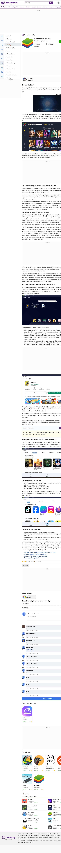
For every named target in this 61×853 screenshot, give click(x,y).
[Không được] (22, 561)
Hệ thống (33, 35)
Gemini (34, 7)
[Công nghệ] (2, 54)
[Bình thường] (25, 561)
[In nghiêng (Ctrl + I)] (34, 613)
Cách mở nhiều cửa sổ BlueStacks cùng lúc (35, 556)
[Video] (2, 67)
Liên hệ (43, 833)
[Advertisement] (10, 90)
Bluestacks (39, 39)
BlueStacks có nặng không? (31, 558)
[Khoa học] (2, 76)
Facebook (53, 833)
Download (26, 35)
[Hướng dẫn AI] (2, 45)
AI (9, 7)
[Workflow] (2, 49)
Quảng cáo (48, 833)
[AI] (2, 36)
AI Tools (45, 7)
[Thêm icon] (28, 613)
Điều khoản (24, 833)
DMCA (56, 833)
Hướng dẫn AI (15, 7)
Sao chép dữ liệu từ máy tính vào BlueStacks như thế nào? (39, 552)
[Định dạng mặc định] (38, 613)
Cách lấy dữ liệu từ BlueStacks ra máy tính (35, 554)
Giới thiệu (20, 833)
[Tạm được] (24, 561)
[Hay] (26, 561)
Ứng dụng (39, 833)
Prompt (39, 7)
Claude (22, 7)
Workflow (51, 7)
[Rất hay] (28, 561)
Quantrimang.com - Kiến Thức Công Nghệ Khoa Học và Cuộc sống (10, 3)
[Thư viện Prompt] (2, 40)
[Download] (2, 63)
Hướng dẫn (34, 833)
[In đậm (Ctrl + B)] (32, 613)
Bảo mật (29, 833)
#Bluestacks (25, 565)
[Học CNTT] (2, 58)
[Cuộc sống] (2, 72)
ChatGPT (28, 7)
